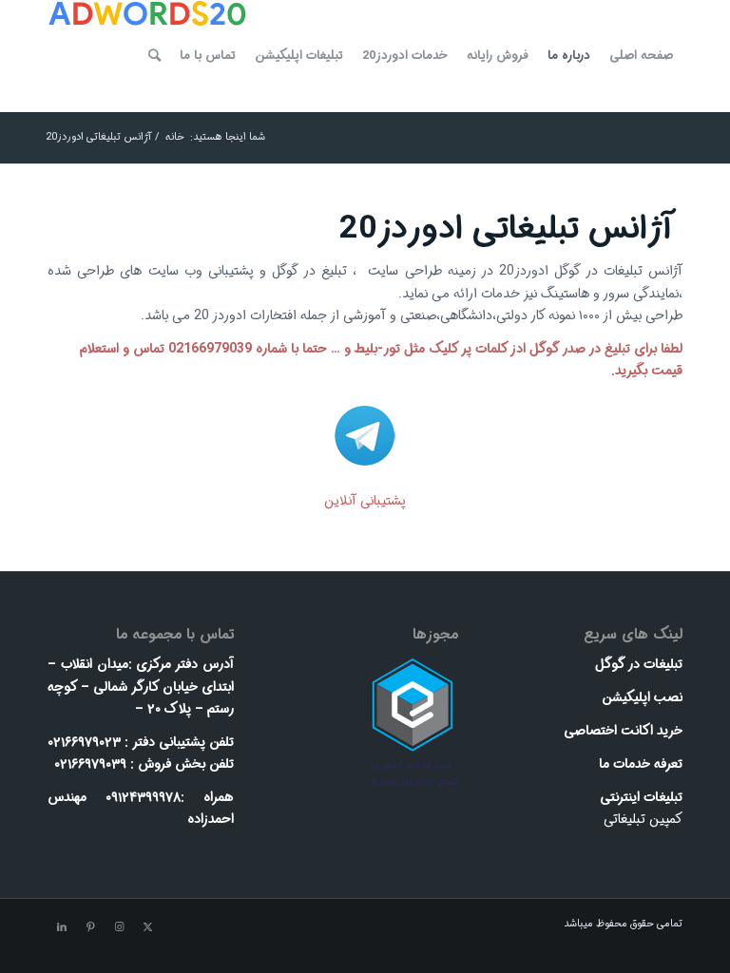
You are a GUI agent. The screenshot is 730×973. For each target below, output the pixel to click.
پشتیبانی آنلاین (365, 500)
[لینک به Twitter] (147, 927)
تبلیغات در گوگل (638, 664)
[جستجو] (154, 56)
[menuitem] (641, 56)
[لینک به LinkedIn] (62, 927)
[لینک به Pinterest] (90, 927)
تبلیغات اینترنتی (641, 797)
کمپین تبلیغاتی (643, 819)
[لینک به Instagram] (119, 927)
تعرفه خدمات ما (640, 764)
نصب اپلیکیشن (642, 697)
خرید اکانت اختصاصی (623, 730)
